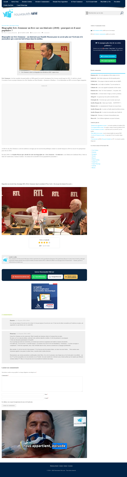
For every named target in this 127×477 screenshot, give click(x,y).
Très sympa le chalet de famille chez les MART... (110, 81)
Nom (46, 394)
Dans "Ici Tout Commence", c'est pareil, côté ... (110, 90)
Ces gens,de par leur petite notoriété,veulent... (108, 96)
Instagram (94, 154)
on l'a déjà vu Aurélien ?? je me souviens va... (109, 84)
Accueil (5, 2)
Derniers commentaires (42, 2)
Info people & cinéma (14, 25)
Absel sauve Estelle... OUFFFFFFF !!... (112, 103)
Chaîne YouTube (8, 5)
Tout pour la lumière (106, 139)
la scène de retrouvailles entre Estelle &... (112, 112)
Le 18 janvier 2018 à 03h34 (23, 320)
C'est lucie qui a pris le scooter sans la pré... (110, 99)
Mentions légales (54, 465)
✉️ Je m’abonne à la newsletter (108, 56)
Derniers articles (27, 2)
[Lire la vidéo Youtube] (44, 211)
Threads (94, 156)
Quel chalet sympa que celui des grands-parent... (109, 78)
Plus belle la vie (105, 2)
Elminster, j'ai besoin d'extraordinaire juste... (109, 115)
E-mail (46, 398)
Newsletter (117, 2)
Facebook (94, 152)
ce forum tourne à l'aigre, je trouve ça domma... (110, 93)
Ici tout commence (77, 2)
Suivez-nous (15, 2)
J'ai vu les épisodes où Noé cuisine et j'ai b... (110, 75)
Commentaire (5, 375)
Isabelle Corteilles (25, 32)
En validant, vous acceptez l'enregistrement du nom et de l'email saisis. (17, 402)
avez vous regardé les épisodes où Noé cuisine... (110, 87)
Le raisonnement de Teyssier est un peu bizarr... (110, 106)
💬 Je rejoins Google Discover (108, 60)
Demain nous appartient (60, 2)
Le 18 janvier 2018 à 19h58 (23, 333)
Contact (61, 465)
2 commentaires (46, 32)
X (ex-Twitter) (95, 150)
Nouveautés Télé (5, 25)
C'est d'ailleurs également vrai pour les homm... (108, 118)
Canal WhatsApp (22, 5)
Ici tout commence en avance (97, 129)
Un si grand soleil (91, 2)
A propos (70, 465)
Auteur (65, 465)
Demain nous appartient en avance (99, 125)
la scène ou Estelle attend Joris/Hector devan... (113, 109)
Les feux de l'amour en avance (98, 135)
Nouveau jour (94, 139)
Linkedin (94, 165)
